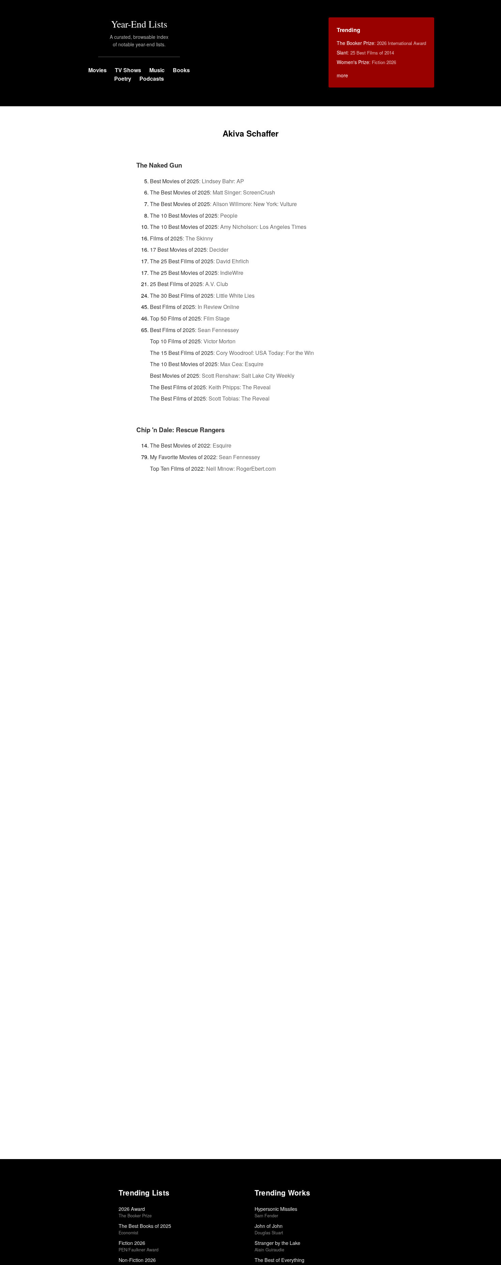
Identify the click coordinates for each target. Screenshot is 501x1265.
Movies (97, 70)
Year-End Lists (139, 23)
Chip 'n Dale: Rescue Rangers (180, 429)
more (342, 75)
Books (181, 70)
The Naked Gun (159, 165)
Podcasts (151, 78)
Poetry (122, 78)
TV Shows (128, 70)
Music (157, 70)
